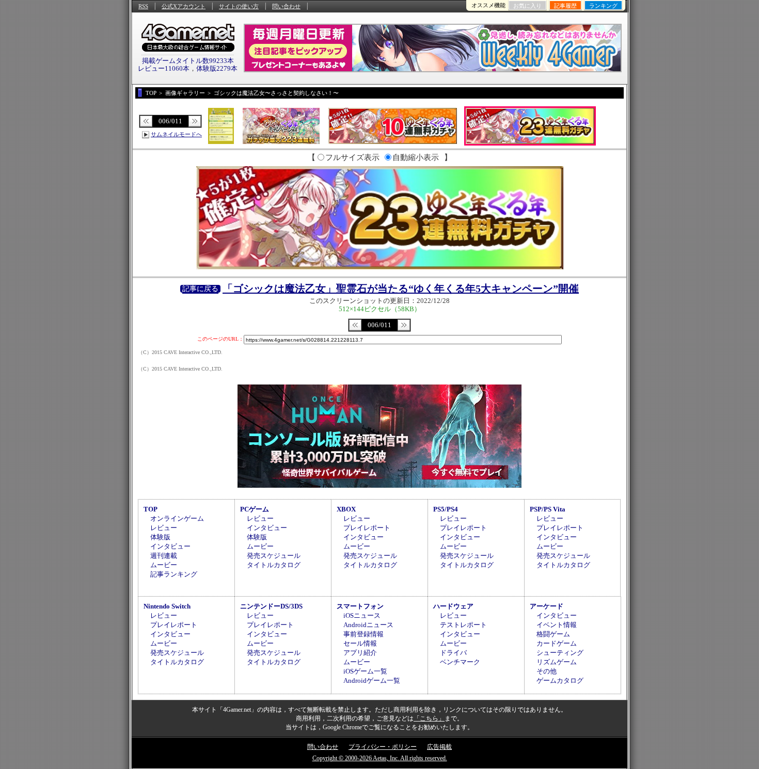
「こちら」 (429, 718)
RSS (143, 6)
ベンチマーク (460, 662)
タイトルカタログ (274, 565)
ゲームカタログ (559, 680)
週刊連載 (163, 555)
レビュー (163, 528)
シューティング (559, 652)
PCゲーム (254, 509)
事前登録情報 (363, 634)
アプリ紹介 (360, 652)
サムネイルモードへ (176, 134)
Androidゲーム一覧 (371, 680)
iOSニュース (362, 615)
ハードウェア (453, 606)
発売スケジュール (274, 555)
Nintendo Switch (167, 606)
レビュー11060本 (163, 68)
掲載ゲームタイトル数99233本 (188, 61)
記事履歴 (565, 6)
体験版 (160, 537)
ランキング (603, 6)
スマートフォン (360, 606)
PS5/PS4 (445, 509)
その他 (546, 671)
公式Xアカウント (183, 6)
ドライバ (453, 652)
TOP (150, 509)
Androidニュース (368, 625)
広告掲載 (439, 746)
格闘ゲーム (553, 634)
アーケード (546, 606)
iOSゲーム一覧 (365, 671)
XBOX (346, 509)
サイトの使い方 (239, 6)
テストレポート (463, 625)
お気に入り (527, 6)
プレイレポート (366, 528)
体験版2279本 (217, 68)
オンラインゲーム (177, 518)
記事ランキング (173, 574)
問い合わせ (286, 6)
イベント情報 (556, 625)
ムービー (163, 565)
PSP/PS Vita (547, 509)
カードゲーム (556, 643)
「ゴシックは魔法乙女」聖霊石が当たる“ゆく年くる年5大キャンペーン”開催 (401, 288)
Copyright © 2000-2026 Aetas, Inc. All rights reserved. (379, 758)
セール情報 (360, 643)
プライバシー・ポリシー (383, 746)
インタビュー (170, 546)
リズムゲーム (556, 662)
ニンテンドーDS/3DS (271, 606)
